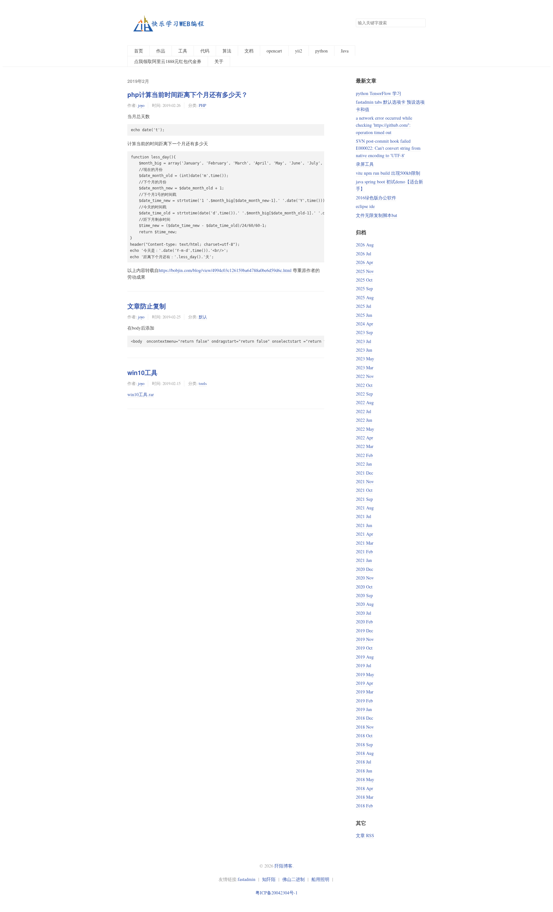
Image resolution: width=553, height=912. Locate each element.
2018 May (365, 779)
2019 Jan (364, 709)
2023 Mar (364, 367)
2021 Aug (365, 508)
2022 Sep (364, 394)
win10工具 (142, 372)
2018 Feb (364, 806)
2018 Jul (363, 762)
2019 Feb (364, 701)
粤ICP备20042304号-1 (276, 893)
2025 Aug (365, 297)
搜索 (420, 23)
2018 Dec (364, 718)
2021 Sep (364, 499)
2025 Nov (365, 271)
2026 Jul (363, 254)
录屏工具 (365, 164)
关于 (218, 61)
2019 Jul (363, 665)
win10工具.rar (140, 394)
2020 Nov (365, 578)
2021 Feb (364, 551)
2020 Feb (364, 622)
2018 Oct (364, 735)
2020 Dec (364, 569)
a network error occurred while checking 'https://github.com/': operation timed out (384, 125)
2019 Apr (364, 683)
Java (345, 51)
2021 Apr (364, 534)
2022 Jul (363, 411)
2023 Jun (364, 350)
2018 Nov (365, 727)
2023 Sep (364, 332)
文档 (248, 51)
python (321, 51)
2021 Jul (363, 516)
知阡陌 (269, 879)
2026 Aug (365, 245)
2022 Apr (364, 438)
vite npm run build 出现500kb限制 (388, 173)
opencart (274, 51)
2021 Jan (364, 560)
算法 (226, 51)
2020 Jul (363, 613)
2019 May (365, 674)
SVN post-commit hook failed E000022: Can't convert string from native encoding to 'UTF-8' (388, 148)
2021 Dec (364, 473)
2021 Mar (364, 543)
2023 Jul (363, 341)
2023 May (365, 359)
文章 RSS (365, 835)
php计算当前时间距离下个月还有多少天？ (187, 94)
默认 (203, 317)
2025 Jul (363, 306)
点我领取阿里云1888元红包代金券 (167, 61)
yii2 (298, 51)
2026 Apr (364, 262)
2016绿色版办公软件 (376, 198)
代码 (204, 51)
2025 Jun (364, 315)
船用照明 (320, 879)
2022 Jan (364, 464)
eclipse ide (365, 206)
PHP (202, 105)
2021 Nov (365, 481)
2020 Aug (365, 604)
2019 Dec (364, 631)
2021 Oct (364, 490)
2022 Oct (364, 385)
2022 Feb (364, 455)
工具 (182, 51)
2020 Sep (364, 595)
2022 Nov (365, 376)
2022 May (365, 429)
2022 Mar (364, 446)
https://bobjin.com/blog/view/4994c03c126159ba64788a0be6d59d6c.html (225, 270)
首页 (138, 51)
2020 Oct (364, 587)
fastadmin (246, 879)
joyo (141, 105)
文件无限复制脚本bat (376, 215)
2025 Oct (364, 280)
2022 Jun (364, 420)
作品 (160, 51)
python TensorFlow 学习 (378, 93)
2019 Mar (364, 692)
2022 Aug (365, 402)
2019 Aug (365, 657)
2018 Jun (364, 771)
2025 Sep (364, 288)
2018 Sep (364, 744)
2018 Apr (364, 788)
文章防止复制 (146, 305)
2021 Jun (364, 525)
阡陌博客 (284, 866)
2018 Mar (364, 797)
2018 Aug (365, 753)
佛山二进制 (293, 879)
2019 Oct (364, 648)
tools (203, 383)
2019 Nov (365, 639)
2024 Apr (364, 324)
